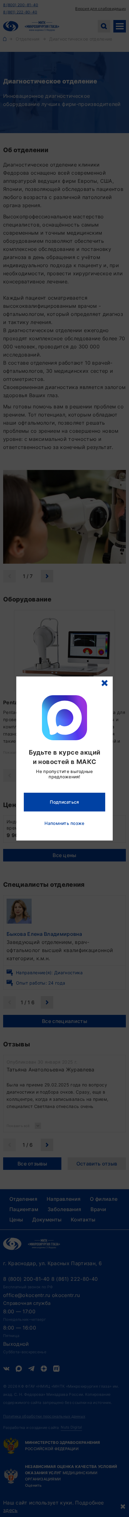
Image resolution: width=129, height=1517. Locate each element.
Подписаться (64, 802)
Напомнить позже (64, 823)
